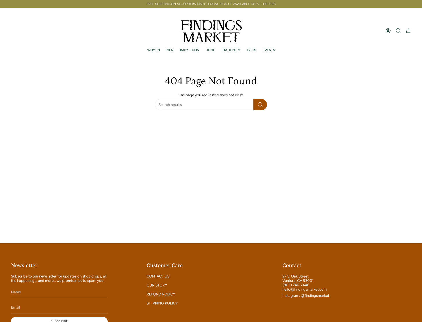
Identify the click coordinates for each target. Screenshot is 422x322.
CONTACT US (158, 276)
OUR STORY (157, 285)
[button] (398, 31)
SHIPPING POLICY (162, 303)
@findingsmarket (315, 295)
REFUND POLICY (161, 294)
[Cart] (408, 31)
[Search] (260, 104)
